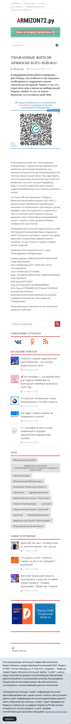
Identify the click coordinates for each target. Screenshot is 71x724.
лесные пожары (21, 475)
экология (18, 514)
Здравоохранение (35, 6)
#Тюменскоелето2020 (24, 460)
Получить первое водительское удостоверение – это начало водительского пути (39, 362)
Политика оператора (56, 711)
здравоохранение (38, 492)
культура (46, 503)
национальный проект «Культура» (31, 498)
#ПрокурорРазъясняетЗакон (28, 526)
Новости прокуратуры (24, 503)
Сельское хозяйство (21, 9)
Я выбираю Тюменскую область (29, 486)
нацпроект (18, 492)
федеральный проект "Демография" (32, 520)
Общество (29, 3)
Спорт (41, 3)
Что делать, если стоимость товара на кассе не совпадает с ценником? (38, 561)
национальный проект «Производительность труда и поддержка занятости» (36, 467)
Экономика (16, 6)
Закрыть (9, 718)
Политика (16, 3)
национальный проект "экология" (31, 509)
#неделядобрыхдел (38, 514)
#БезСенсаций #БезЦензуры (27, 481)
